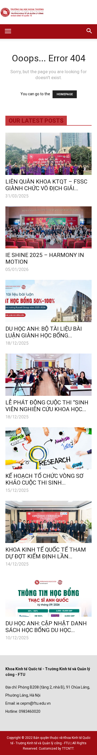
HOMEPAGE (65, 94)
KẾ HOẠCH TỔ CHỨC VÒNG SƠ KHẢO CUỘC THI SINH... (44, 479)
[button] (89, 31)
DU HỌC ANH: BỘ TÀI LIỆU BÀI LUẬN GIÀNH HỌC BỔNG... (43, 332)
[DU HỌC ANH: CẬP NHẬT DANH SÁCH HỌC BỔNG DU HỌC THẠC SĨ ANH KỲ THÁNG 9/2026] (48, 595)
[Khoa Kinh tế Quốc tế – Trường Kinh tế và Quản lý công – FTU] (48, 12)
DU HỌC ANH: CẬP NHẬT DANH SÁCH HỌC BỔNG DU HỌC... (46, 626)
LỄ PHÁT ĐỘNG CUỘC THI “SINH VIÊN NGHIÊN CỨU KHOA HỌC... (46, 405)
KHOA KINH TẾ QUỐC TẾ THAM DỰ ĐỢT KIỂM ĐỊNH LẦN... (45, 553)
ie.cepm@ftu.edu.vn (33, 703)
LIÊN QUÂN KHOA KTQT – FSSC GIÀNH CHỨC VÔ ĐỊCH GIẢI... (46, 185)
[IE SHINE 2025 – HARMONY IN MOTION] (48, 227)
